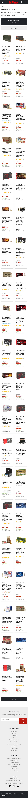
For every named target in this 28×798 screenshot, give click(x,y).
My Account (14, 731)
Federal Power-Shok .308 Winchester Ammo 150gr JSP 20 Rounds (20, 585)
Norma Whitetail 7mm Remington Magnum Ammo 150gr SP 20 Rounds (6, 318)
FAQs (14, 737)
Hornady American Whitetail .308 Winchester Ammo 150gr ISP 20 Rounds (20, 117)
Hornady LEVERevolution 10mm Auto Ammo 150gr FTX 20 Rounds (7, 651)
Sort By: (10, 20)
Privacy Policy (14, 746)
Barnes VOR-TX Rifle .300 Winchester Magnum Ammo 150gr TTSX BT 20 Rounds (20, 420)
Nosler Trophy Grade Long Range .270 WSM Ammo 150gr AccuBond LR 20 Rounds (21, 452)
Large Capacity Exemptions (14, 764)
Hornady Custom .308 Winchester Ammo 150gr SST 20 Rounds (6, 150)
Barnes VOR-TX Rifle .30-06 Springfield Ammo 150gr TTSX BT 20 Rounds (7, 187)
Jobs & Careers (14, 760)
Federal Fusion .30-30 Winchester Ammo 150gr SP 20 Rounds (6, 251)
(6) (23, 159)
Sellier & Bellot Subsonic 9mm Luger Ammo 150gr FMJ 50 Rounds (6, 83)
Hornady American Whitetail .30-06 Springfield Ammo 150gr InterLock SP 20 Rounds (7, 586)
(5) (10, 122)
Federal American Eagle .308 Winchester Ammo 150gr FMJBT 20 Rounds (21, 285)
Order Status (14, 735)
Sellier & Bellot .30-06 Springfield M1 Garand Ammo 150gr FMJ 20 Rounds (6, 50)
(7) (23, 53)
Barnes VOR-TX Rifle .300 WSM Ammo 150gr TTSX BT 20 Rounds (20, 386)
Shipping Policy (14, 741)
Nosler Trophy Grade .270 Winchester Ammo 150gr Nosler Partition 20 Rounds (20, 221)
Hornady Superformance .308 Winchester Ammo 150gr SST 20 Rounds (20, 83)
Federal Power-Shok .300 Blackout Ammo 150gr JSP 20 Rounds (20, 651)
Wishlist (14, 733)
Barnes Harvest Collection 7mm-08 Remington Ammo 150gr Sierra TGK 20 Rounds (20, 680)
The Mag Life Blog (14, 768)
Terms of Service (14, 748)
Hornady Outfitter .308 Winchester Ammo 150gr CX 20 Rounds (7, 285)
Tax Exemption (14, 766)
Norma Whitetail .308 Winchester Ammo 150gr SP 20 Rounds (6, 116)
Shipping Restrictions (14, 739)
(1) (23, 89)
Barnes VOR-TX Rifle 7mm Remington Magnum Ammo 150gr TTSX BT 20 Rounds (7, 517)
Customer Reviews (14, 762)
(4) (23, 123)
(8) (23, 556)
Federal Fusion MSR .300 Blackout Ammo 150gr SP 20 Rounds (6, 386)
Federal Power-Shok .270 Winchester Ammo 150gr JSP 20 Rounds (20, 516)
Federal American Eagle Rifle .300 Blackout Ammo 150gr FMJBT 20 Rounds (20, 353)
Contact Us (14, 750)
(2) (10, 89)
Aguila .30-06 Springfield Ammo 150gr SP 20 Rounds (7, 678)
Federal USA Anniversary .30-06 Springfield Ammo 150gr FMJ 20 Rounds (20, 187)
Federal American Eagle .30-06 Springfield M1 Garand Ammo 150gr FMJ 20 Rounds (20, 319)
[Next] (18, 23)
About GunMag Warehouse (14, 758)
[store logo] (13, 2)
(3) (10, 56)
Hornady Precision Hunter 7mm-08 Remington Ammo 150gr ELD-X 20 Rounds (21, 252)
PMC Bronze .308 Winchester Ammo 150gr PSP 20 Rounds (20, 48)
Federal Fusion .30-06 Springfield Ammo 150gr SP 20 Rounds (7, 220)
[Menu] (2, 2)
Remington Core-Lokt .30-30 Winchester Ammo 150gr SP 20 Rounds (20, 551)
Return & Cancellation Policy (14, 744)
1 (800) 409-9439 (14, 778)
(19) (24, 358)
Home (2, 6)
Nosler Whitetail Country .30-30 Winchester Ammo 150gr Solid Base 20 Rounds (7, 619)
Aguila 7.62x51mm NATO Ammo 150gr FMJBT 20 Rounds (7, 451)
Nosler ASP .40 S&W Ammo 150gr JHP (7, 482)
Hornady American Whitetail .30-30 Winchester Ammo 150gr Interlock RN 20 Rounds (20, 152)
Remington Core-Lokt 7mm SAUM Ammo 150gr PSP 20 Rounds (20, 483)
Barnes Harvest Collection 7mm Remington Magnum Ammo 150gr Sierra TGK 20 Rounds (6, 552)
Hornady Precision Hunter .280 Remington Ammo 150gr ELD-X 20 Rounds (7, 353)
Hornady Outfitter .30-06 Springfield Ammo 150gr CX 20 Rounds (21, 619)
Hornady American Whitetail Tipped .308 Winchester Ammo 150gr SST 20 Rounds (6, 420)
